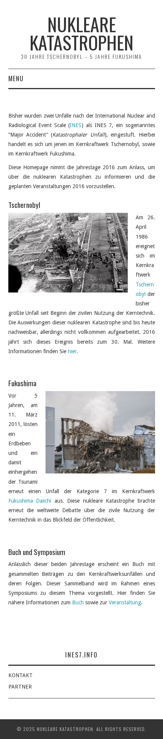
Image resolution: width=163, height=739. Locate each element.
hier (72, 351)
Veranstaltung (125, 602)
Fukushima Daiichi (30, 501)
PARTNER (20, 687)
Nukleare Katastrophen (81, 33)
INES (76, 125)
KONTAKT (20, 675)
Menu (16, 78)
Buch (78, 602)
